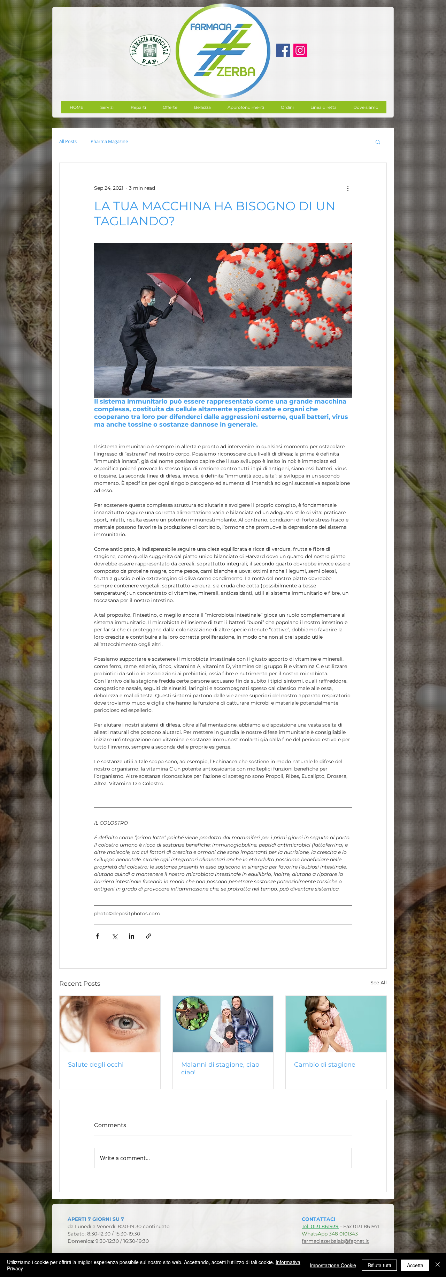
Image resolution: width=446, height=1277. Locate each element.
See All (378, 982)
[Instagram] (300, 50)
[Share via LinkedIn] (131, 936)
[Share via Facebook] (97, 936)
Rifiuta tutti (379, 1265)
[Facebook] (283, 50)
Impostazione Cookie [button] (333, 1265)
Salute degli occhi (96, 1064)
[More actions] (348, 188)
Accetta (415, 1265)
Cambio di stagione (324, 1064)
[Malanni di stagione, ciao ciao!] (223, 1024)
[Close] (437, 1265)
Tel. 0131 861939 (320, 1226)
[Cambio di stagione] (336, 1024)
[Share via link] (148, 936)
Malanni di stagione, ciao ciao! (220, 1068)
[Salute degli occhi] (110, 1024)
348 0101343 (343, 1234)
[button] (169, 107)
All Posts (68, 141)
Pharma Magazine (109, 141)
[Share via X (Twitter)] (114, 936)
